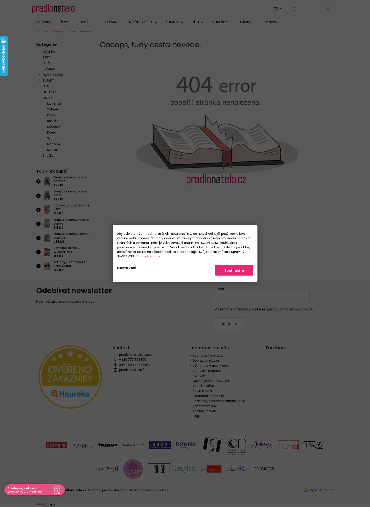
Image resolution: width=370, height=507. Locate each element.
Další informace (148, 256)
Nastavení (127, 267)
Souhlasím (234, 270)
